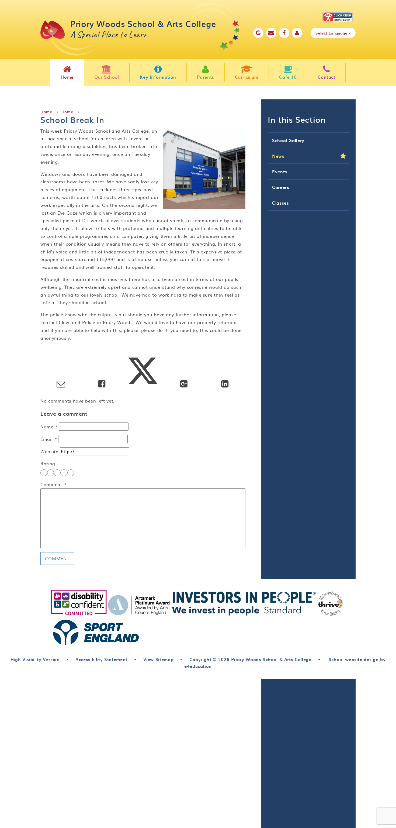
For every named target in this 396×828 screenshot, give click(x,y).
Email (48, 439)
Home (46, 112)
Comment (53, 484)
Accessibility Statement (101, 659)
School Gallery (288, 140)
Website (49, 451)
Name (49, 426)
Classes (280, 203)
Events (279, 171)
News (278, 156)
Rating (47, 463)
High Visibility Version (35, 659)
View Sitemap (158, 659)
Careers (280, 187)
